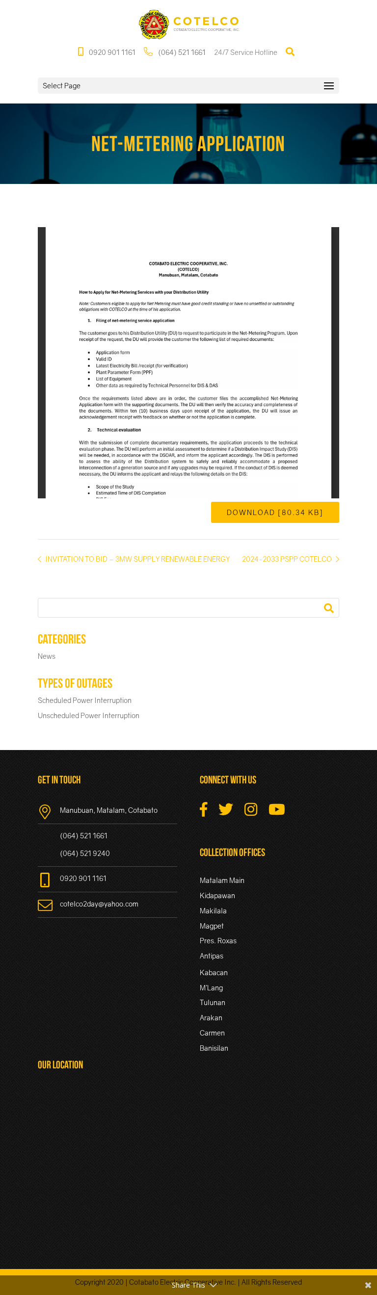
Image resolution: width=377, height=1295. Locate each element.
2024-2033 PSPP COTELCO (287, 559)
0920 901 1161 (111, 52)
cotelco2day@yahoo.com (99, 904)
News (46, 656)
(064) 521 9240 (85, 853)
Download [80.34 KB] (275, 512)
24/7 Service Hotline (245, 52)
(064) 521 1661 (181, 52)
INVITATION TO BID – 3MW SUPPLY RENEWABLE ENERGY (137, 559)
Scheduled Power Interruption (85, 700)
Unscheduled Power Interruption (88, 715)
